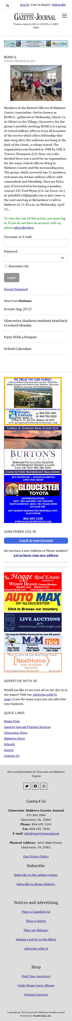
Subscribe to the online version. (36, 875)
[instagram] (43, 786)
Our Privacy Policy (36, 856)
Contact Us (11, 756)
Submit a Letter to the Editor (36, 939)
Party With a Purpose (20, 337)
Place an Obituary (36, 930)
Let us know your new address (36, 555)
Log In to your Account (36, 540)
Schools (9, 744)
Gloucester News (15, 733)
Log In (24, 4)
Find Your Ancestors (36, 976)
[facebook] (35, 786)
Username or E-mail (17, 237)
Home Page (12, 721)
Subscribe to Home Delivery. (36, 884)
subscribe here (24, 227)
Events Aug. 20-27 (18, 309)
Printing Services (36, 994)
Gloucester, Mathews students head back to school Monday (35, 322)
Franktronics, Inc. (42, 1015)
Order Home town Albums (36, 985)
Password (10, 251)
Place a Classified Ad (36, 912)
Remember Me (18, 266)
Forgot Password (16, 289)
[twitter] (26, 786)
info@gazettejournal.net (41, 833)
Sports (8, 750)
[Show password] (62, 258)
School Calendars (17, 348)
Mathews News (14, 738)
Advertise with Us (36, 948)
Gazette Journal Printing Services (27, 727)
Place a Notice (36, 921)
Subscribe (59, 4)
